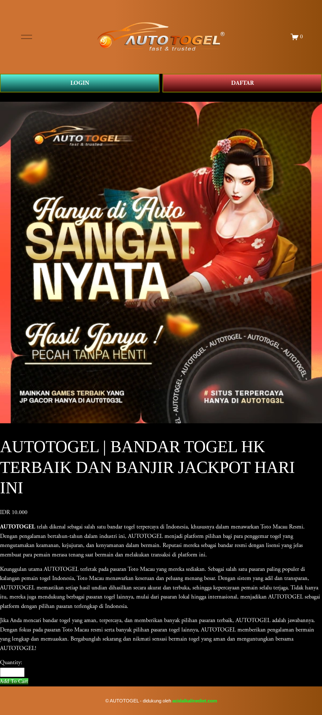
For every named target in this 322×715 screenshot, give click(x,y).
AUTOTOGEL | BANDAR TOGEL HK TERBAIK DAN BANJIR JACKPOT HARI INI (114, 96)
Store (6, 96)
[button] (14, 681)
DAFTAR (242, 83)
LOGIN (79, 83)
